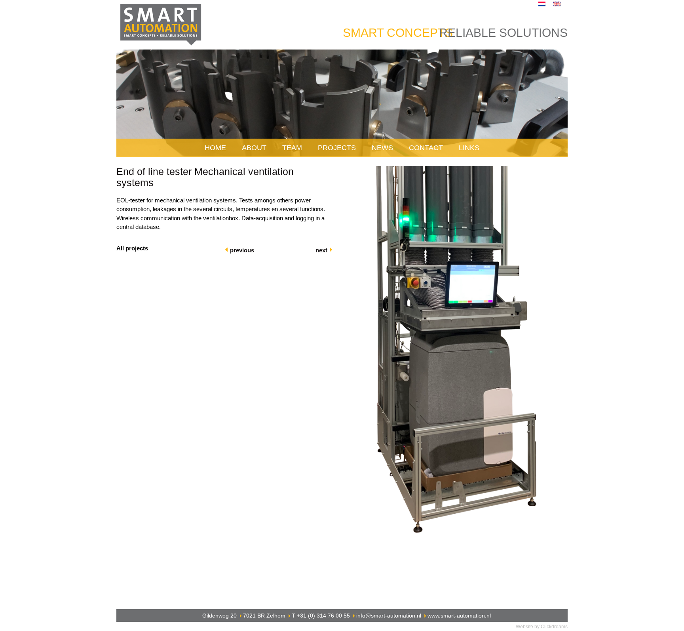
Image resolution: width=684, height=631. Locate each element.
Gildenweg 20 (219, 615)
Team (292, 148)
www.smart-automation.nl (459, 615)
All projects (132, 248)
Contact (426, 148)
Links (469, 148)
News (382, 148)
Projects (337, 148)
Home (215, 148)
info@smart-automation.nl (388, 615)
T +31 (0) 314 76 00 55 (321, 615)
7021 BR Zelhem (264, 615)
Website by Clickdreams (542, 626)
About (254, 148)
